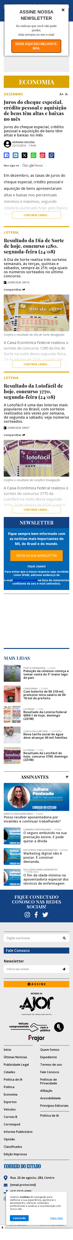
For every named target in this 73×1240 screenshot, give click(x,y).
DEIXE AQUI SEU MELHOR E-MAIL (36, 46)
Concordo (19, 1218)
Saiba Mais (56, 1218)
